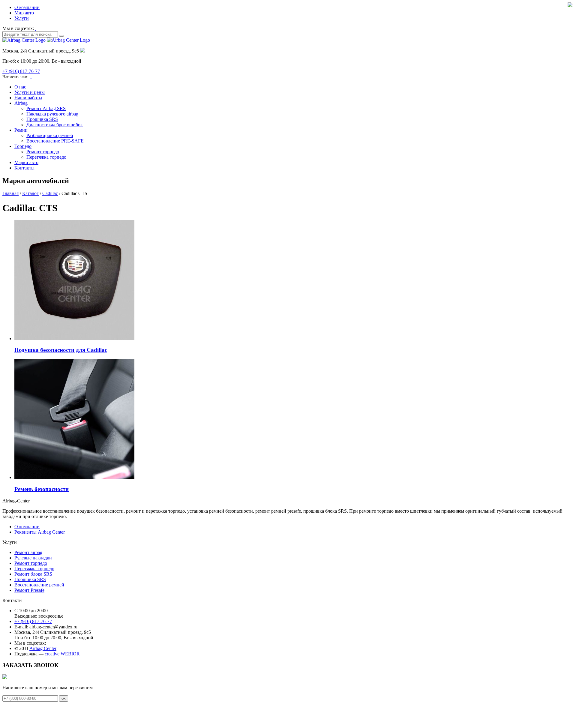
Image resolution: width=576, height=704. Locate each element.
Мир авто (24, 12)
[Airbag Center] (46, 40)
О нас (20, 86)
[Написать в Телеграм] (31, 76)
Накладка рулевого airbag (52, 113)
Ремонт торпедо (42, 151)
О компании (27, 7)
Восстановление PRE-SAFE (55, 140)
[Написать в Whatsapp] (30, 76)
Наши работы (28, 97)
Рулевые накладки (33, 557)
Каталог (30, 193)
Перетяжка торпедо (46, 157)
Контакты (24, 167)
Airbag (21, 103)
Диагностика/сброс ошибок (54, 124)
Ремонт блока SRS (33, 574)
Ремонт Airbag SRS (46, 108)
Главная (10, 193)
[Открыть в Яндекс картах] (82, 50)
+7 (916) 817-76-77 (21, 71)
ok (64, 698)
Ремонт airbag (28, 552)
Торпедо (23, 146)
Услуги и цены (29, 92)
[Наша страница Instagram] (35, 28)
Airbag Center (42, 648)
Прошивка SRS (42, 119)
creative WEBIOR (62, 653)
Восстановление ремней (39, 584)
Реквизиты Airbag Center (39, 532)
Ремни (21, 130)
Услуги (21, 18)
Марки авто (26, 162)
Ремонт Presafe (29, 590)
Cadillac (50, 193)
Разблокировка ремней (49, 135)
